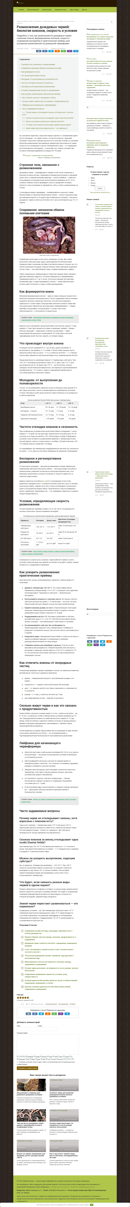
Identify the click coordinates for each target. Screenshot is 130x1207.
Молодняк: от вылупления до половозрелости (39, 79)
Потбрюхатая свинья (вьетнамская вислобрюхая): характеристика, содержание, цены (102, 342)
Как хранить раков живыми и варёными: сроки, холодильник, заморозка (98, 145)
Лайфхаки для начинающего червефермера (39, 105)
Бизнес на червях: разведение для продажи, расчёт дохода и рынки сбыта (31, 1155)
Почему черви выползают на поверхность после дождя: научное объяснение (61, 1125)
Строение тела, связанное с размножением (38, 64)
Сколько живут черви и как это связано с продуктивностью (45, 101)
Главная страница (22, 21)
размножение (52, 1004)
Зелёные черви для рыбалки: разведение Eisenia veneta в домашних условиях (62, 1095)
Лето (93, 180)
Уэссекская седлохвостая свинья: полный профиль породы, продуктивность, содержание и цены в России (103, 208)
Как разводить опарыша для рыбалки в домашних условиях (29, 1094)
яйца (73, 1004)
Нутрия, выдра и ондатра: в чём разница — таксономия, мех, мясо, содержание (99, 85)
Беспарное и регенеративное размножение (38, 87)
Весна (93, 183)
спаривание (64, 1004)
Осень (93, 185)
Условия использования (59, 1187)
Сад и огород (74, 9)
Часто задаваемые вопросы (33, 109)
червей (47, 481)
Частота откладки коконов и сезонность (37, 83)
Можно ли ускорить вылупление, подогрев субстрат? (45, 121)
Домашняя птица (60, 9)
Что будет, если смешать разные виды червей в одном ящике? (48, 125)
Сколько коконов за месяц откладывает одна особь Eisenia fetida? (50, 118)
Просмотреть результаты (100, 192)
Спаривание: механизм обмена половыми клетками (41, 68)
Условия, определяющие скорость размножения (40, 90)
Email (40, 1026)
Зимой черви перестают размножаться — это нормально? (47, 128)
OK (91, 1204)
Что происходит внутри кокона (33, 75)
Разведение (37, 21)
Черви (31, 21)
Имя (18, 1026)
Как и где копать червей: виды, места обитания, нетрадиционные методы (64, 1155)
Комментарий (22, 1033)
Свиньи (97, 215)
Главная (21, 9)
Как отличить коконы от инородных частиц (39, 98)
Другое (84, 9)
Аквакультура (46, 9)
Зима (93, 178)
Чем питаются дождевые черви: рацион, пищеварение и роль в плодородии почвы (30, 1125)
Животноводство (33, 9)
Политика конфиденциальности (82, 1187)
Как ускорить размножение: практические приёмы (40, 94)
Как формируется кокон (30, 72)
